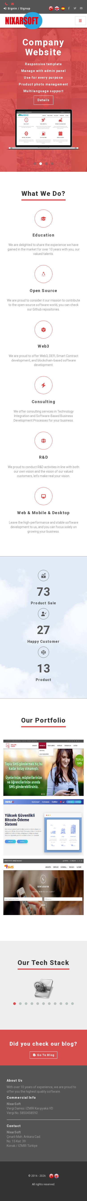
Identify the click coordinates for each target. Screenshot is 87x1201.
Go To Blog (45, 1055)
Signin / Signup (18, 8)
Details (43, 100)
